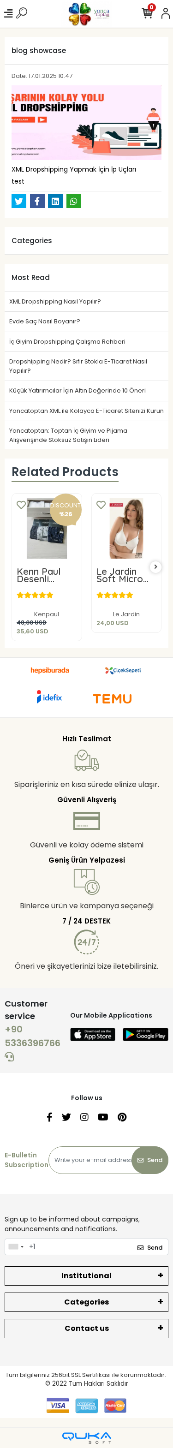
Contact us (87, 1328)
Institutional (86, 1275)
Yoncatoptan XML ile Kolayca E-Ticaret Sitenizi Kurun (86, 410)
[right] (156, 567)
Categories (86, 1302)
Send (154, 1160)
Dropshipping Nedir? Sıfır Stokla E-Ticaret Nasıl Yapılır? (78, 366)
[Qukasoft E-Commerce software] (86, 1438)
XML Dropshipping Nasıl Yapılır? (55, 301)
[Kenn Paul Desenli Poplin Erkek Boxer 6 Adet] (47, 528)
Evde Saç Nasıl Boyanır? (44, 321)
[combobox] (15, 1247)
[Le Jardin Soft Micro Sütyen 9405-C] (126, 528)
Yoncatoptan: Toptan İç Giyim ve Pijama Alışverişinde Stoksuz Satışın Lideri (68, 435)
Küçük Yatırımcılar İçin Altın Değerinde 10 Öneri (77, 390)
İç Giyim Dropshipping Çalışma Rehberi (67, 341)
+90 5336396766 (32, 1036)
